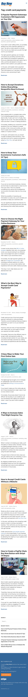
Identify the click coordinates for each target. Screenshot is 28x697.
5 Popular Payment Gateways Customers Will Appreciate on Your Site (14, 17)
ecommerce (15, 109)
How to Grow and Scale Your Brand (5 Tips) (13, 633)
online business (16, 40)
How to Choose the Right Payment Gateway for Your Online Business (12, 221)
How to (12, 108)
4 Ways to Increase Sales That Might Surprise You (12, 414)
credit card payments (6, 40)
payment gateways (11, 41)
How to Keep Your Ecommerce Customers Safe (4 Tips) (13, 155)
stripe (7, 111)
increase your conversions (13, 260)
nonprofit (3, 111)
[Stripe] (14, 679)
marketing (21, 109)
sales (20, 377)
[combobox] (14, 621)
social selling (4, 440)
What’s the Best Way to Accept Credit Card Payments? (11, 285)
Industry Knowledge (20, 108)
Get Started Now (6, 674)
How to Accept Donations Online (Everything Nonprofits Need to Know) (12, 87)
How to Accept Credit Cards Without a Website (13, 480)
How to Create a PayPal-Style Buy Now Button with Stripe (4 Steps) (14, 553)
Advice (13, 38)
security (3, 181)
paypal (13, 579)
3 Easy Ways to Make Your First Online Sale (12, 355)
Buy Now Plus (8, 140)
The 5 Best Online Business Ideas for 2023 (13, 636)
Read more (4, 75)
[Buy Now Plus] (6, 4)
